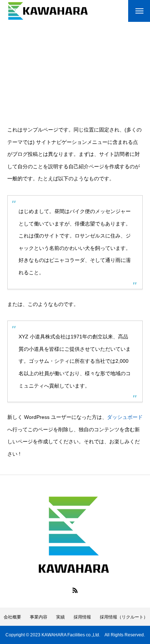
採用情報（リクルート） (124, 617)
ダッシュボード (125, 417)
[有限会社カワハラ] (48, 11)
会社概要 (12, 617)
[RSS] (75, 590)
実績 (60, 617)
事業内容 (38, 617)
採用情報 (82, 617)
